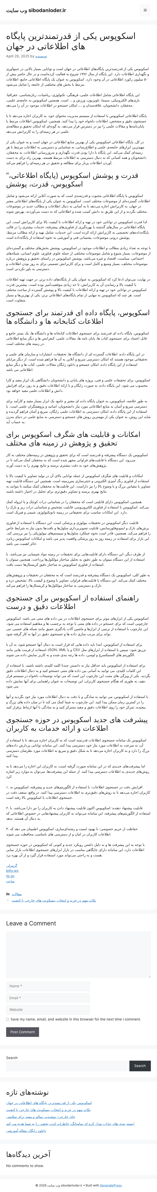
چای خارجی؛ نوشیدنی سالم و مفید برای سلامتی (40, 1117)
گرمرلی (11, 866)
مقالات (17, 894)
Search (12, 1058)
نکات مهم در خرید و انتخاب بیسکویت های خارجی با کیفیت (54, 900)
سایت (10, 881)
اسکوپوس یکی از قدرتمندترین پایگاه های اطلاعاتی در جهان (49, 1103)
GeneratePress (111, 1185)
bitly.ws (12, 871)
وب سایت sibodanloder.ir (36, 10)
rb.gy (10, 876)
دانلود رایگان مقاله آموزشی (26, 1131)
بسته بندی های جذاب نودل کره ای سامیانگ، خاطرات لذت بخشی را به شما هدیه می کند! (70, 1124)
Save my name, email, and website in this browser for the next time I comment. (76, 1019)
